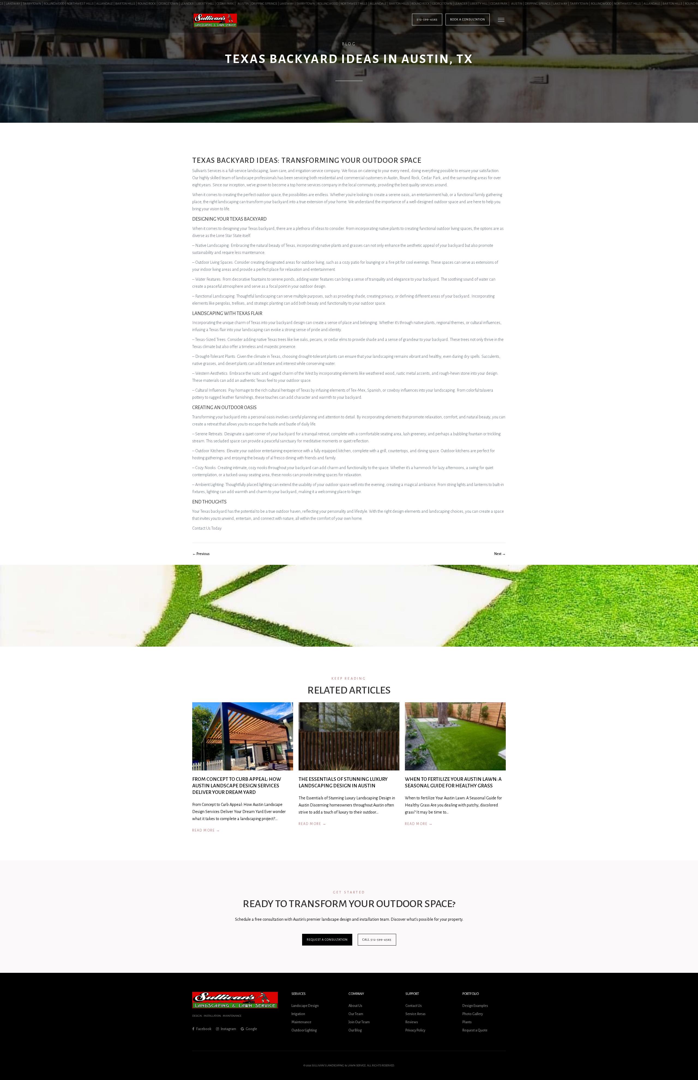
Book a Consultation (467, 19)
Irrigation (298, 1014)
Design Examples (475, 1006)
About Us (355, 1006)
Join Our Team (359, 1022)
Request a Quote (475, 1030)
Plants (467, 1022)
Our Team (355, 1014)
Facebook (203, 1029)
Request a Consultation (327, 939)
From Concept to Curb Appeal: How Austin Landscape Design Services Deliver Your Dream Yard (236, 785)
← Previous (201, 554)
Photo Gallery (472, 1014)
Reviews (411, 1022)
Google (251, 1029)
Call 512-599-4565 (377, 939)
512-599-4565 (427, 19)
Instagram (228, 1029)
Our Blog (355, 1030)
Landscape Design (305, 1006)
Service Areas (415, 1014)
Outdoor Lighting (304, 1030)
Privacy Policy (415, 1030)
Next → (500, 554)
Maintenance (301, 1022)
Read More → (206, 830)
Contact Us (413, 1006)
